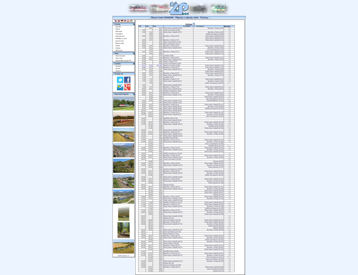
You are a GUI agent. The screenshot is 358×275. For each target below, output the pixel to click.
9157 (161, 188)
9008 (161, 128)
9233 (161, 98)
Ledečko (166, 55)
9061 (161, 61)
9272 (161, 77)
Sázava (215, 161)
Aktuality (118, 26)
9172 (161, 253)
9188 (161, 40)
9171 (161, 241)
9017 (161, 243)
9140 (161, 112)
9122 (161, 46)
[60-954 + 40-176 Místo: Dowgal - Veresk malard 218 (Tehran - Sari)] (123, 156)
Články (118, 29)
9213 (161, 239)
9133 (161, 89)
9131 (161, 81)
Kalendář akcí (120, 36)
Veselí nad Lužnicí (170, 65)
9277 (161, 228)
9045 (161, 265)
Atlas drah (119, 31)
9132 (161, 79)
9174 (161, 267)
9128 (161, 67)
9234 (161, 220)
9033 (161, 130)
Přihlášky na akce (121, 38)
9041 (161, 30)
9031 (161, 110)
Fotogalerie (119, 34)
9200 (161, 91)
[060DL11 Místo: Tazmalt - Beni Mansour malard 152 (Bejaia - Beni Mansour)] (123, 203)
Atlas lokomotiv (120, 56)
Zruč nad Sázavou (170, 44)
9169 (161, 237)
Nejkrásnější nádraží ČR (123, 60)
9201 (161, 34)
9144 (161, 132)
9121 (161, 32)
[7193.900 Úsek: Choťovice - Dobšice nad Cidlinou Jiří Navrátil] (123, 141)
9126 (161, 57)
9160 (161, 196)
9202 (161, 118)
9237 (161, 257)
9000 (161, 38)
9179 (161, 28)
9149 (161, 157)
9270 (161, 55)
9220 (161, 63)
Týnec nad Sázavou (170, 42)
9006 (161, 96)
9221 (161, 83)
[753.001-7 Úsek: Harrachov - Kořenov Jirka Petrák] (123, 237)
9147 (161, 149)
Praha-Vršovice (213, 167)
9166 (161, 222)
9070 (161, 143)
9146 (161, 140)
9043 (161, 159)
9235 (161, 116)
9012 (161, 183)
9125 (161, 59)
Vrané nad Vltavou (170, 30)
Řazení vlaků (120, 43)
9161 (161, 206)
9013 (161, 216)
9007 (161, 136)
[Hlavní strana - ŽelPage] (179, 14)
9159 (161, 198)
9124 (161, 51)
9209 (161, 175)
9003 (161, 102)
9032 (161, 190)
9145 (161, 141)
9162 (161, 204)
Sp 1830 (160, 65)
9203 (161, 108)
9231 (161, 49)
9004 (161, 71)
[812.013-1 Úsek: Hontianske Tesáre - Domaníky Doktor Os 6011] (123, 220)
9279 (161, 271)
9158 (161, 186)
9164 (161, 210)
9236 (161, 231)
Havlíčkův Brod (168, 118)
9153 (161, 173)
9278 (161, 263)
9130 (161, 73)
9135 (161, 94)
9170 (161, 245)
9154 (161, 171)
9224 (161, 169)
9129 (161, 75)
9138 (161, 104)
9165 (161, 224)
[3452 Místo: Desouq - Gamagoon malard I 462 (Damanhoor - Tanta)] (123, 187)
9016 (161, 226)
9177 (161, 261)
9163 (161, 212)
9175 (161, 255)
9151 (161, 165)
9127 (161, 69)
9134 (161, 87)
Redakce (118, 66)
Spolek (118, 68)
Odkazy (118, 48)
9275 (161, 194)
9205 (161, 126)
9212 (161, 251)
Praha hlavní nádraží (170, 28)
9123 (161, 48)
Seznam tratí (120, 41)
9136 (161, 93)
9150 (161, 155)
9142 (161, 122)
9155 (161, 181)
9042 (161, 259)
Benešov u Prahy (213, 28)
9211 (161, 208)
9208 (161, 202)
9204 (161, 138)
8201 (161, 100)
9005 (161, 120)
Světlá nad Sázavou (212, 34)
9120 (161, 36)
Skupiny (118, 71)
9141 (161, 124)
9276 (161, 218)
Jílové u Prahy (168, 61)
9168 (161, 235)
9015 (161, 233)
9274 (161, 185)
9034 (161, 214)
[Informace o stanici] (194, 24)
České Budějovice (212, 100)
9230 (161, 44)
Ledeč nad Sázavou (170, 63)
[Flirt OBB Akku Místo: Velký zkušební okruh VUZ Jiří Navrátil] (123, 126)
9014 (161, 192)
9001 (161, 85)
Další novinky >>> (123, 255)
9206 (161, 153)
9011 (161, 200)
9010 (161, 151)
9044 (161, 269)
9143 (161, 134)
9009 (161, 177)
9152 (161, 163)
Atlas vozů (119, 58)
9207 (161, 145)
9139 (161, 114)
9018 (161, 249)
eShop (118, 45)
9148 (161, 147)
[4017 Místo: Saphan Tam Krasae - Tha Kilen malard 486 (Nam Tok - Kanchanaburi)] (123, 172)
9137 (161, 106)
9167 (161, 230)
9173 (161, 247)
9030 (161, 167)
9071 (161, 42)
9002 (161, 53)
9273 (161, 161)
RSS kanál (119, 50)
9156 (161, 179)
